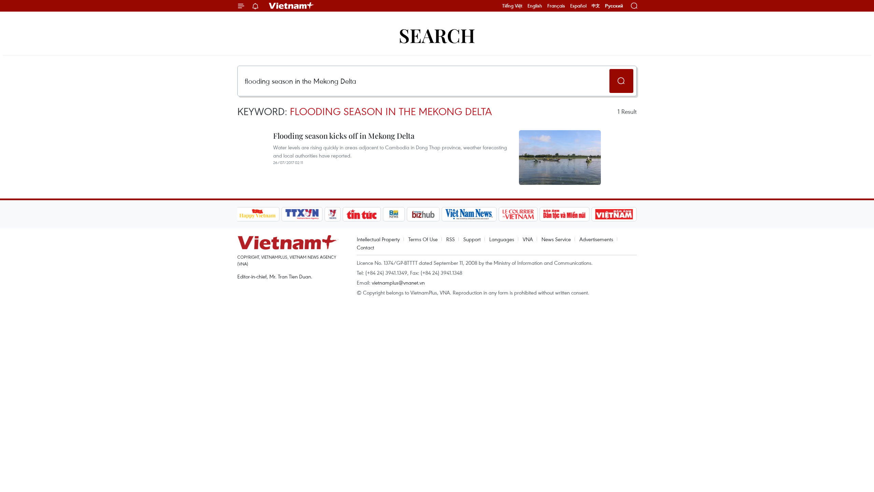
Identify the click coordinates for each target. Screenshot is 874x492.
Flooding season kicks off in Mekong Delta (343, 136)
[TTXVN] (301, 214)
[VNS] (469, 214)
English (534, 6)
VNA (528, 239)
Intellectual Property (378, 239)
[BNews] (394, 214)
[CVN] (518, 214)
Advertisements (596, 239)
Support (472, 239)
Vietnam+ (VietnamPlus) (291, 6)
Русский (614, 6)
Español (578, 6)
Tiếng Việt (512, 6)
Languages (501, 239)
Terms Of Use (423, 239)
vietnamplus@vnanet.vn (398, 282)
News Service (556, 239)
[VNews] (332, 214)
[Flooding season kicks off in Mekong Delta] (560, 157)
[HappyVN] (258, 214)
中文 (596, 5)
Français (556, 6)
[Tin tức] (361, 214)
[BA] (614, 214)
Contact (365, 247)
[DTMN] (565, 214)
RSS (450, 239)
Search (437, 35)
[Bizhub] (423, 214)
